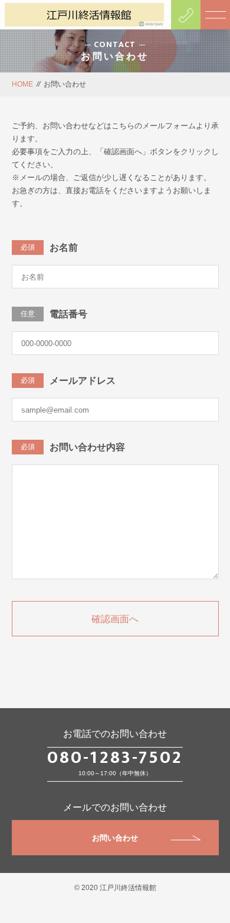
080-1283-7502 (115, 757)
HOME (22, 84)
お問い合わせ (115, 838)
